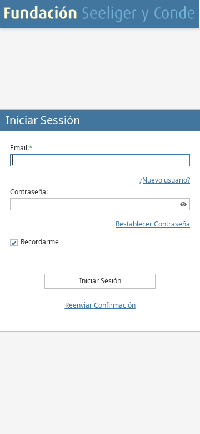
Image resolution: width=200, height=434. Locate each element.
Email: (19, 147)
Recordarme (40, 241)
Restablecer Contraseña (153, 224)
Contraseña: (29, 191)
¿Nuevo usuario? (164, 180)
